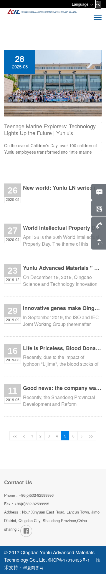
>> (91, 435)
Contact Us (18, 482)
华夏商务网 (33, 567)
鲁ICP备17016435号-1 (69, 560)
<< (15, 435)
